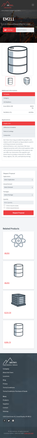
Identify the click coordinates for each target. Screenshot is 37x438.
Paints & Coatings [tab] (8, 131)
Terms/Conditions (9, 387)
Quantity (5, 199)
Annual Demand (7, 184)
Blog (4, 380)
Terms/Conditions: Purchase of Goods (15, 391)
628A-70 (7, 342)
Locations (6, 376)
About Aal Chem (8, 372)
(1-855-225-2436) (28, 433)
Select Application (9, 179)
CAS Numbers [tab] (7, 102)
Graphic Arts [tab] (7, 123)
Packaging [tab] (6, 94)
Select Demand (8, 187)
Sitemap (5, 411)
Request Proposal (18, 213)
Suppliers (6, 404)
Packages (6, 191)
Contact (5, 408)
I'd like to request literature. (12, 208)
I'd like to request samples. (12, 205)
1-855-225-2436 (7, 7)
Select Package (8, 195)
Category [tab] (6, 98)
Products (6, 400)
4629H (6, 253)
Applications (6, 176)
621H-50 (7, 312)
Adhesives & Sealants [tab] (10, 127)
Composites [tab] (7, 135)
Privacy (5, 384)
